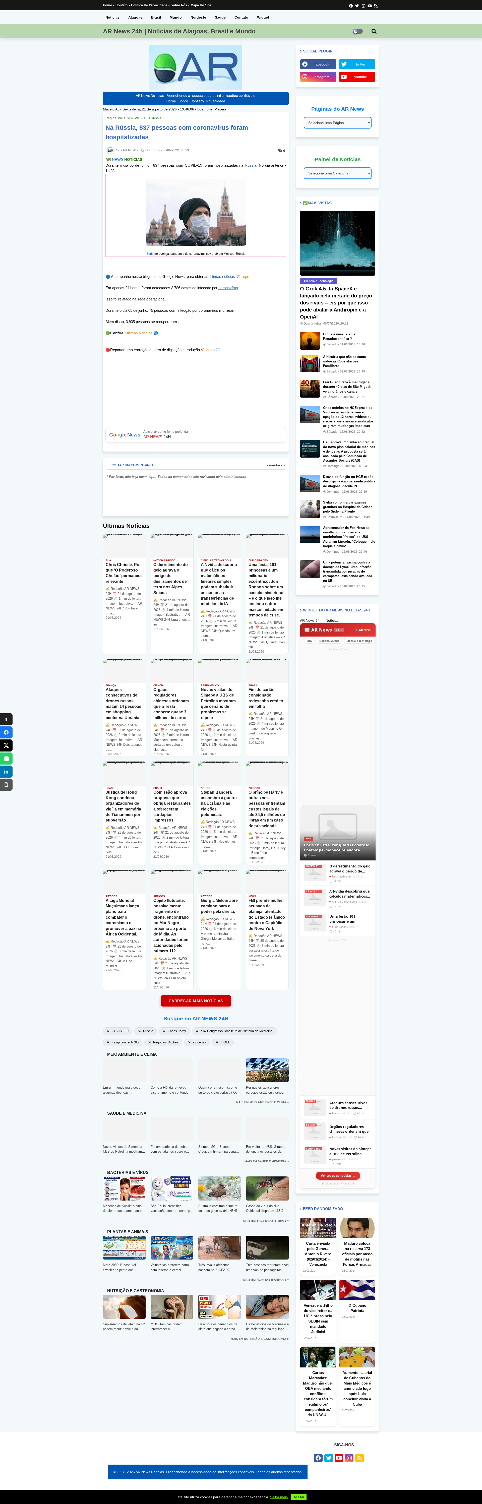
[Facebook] (6, 732)
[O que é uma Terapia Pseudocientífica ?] (310, 341)
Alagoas (135, 17)
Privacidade (215, 101)
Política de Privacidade (149, 5)
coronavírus (228, 288)
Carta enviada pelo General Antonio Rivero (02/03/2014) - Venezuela (318, 1254)
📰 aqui (242, 276)
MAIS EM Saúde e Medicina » (267, 1161)
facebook (322, 64)
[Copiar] (6, 785)
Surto (150, 254)
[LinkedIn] (6, 772)
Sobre (183, 101)
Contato (121, 5)
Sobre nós (179, 5)
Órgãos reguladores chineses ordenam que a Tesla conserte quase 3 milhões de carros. (350, 1129)
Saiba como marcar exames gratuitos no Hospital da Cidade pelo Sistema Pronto (347, 506)
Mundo (176, 17)
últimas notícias (222, 276)
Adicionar (196, 435)
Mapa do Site (201, 5)
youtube (360, 77)
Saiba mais (279, 1497)
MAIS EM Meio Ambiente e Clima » (262, 1102)
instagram (322, 77)
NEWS (117, 159)
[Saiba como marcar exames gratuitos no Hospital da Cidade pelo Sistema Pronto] (310, 509)
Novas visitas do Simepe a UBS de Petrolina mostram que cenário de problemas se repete (350, 1151)
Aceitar (299, 1497)
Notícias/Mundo (329, 641)
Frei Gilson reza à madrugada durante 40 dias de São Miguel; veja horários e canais (347, 386)
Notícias (112, 17)
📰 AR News (323, 630)
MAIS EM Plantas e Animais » (266, 1279)
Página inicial (115, 118)
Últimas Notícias (138, 333)
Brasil (156, 17)
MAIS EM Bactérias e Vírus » (266, 1220)
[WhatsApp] (6, 759)
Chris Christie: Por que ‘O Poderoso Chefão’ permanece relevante (336, 847)
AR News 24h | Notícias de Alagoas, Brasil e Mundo (179, 31)
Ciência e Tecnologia (359, 641)
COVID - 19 (138, 118)
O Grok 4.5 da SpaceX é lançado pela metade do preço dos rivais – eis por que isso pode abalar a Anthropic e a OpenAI (336, 303)
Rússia (156, 118)
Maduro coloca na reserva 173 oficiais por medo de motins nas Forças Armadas (357, 1254)
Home (107, 5)
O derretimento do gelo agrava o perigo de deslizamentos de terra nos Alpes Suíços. (350, 868)
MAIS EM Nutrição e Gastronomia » (260, 1338)
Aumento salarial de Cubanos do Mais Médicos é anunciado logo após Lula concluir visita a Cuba (357, 1388)
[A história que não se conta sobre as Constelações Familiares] (310, 363)
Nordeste (198, 17)
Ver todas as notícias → (338, 1175)
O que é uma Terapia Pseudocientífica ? (339, 336)
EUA (309, 641)
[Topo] (6, 719)
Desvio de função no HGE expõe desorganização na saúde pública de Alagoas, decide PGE (349, 481)
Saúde (220, 17)
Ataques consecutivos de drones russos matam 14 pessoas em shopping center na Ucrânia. (348, 1105)
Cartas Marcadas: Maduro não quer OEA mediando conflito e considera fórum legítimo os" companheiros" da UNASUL (318, 1393)
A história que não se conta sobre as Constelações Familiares (344, 361)
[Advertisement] (338, 727)
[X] (6, 745)
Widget (263, 17)
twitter (361, 64)
